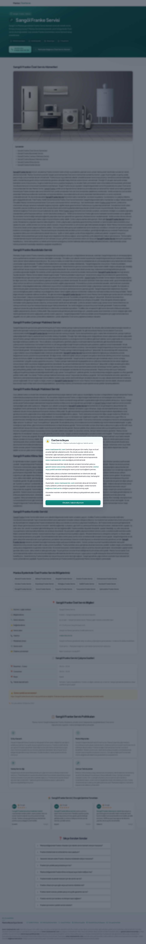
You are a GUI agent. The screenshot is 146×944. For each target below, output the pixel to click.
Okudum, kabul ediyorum (72, 503)
